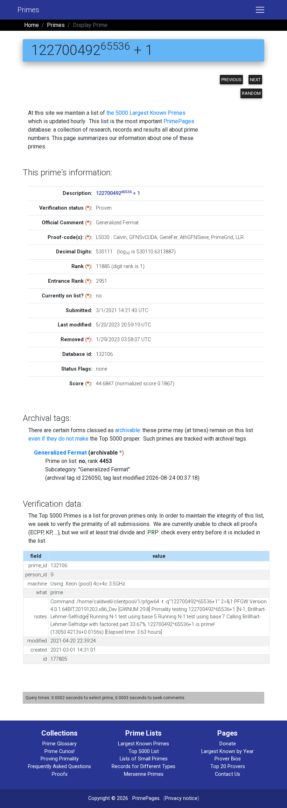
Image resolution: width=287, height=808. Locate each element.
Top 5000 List (143, 751)
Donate (227, 744)
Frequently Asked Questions (59, 767)
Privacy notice (181, 798)
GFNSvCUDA (143, 237)
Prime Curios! (59, 751)
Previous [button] (231, 79)
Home (31, 25)
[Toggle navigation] (260, 9)
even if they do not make (58, 438)
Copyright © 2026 (108, 798)
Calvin (120, 237)
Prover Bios (228, 759)
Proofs (60, 774)
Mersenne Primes (143, 774)
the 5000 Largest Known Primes (146, 113)
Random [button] (251, 93)
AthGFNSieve (194, 237)
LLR (240, 237)
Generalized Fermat (60, 452)
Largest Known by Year (227, 751)
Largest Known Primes (143, 744)
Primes (28, 10)
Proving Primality (60, 759)
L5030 (103, 237)
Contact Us (227, 774)
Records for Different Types (143, 767)
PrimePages (178, 121)
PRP (153, 532)
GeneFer (168, 237)
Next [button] (255, 79)
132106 (104, 354)
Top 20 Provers (227, 767)
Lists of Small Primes (144, 759)
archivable (127, 430)
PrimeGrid (222, 237)
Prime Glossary (59, 744)
